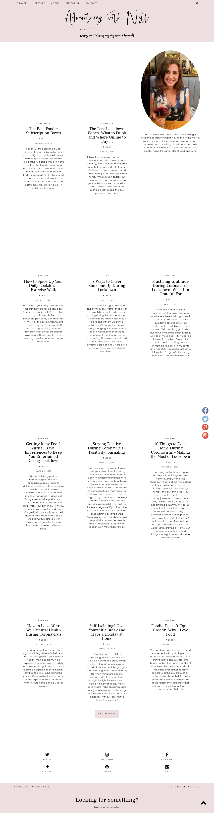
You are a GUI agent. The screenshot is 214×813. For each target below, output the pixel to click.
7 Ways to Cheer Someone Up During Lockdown (107, 285)
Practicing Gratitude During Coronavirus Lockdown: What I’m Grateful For (170, 288)
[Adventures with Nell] (107, 17)
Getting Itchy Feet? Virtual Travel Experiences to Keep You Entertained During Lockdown (43, 452)
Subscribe (73, 3)
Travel (22, 3)
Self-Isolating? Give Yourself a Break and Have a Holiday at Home (107, 632)
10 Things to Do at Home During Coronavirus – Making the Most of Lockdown (170, 450)
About (55, 3)
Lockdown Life (43, 123)
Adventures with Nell (36, 787)
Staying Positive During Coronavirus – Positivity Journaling (107, 448)
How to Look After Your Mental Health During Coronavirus (43, 630)
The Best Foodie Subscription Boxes (43, 131)
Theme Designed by (184, 787)
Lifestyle (39, 3)
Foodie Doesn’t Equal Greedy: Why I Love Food (170, 630)
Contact (91, 3)
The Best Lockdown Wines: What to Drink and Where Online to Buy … (107, 135)
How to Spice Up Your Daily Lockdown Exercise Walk (43, 285)
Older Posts (107, 713)
